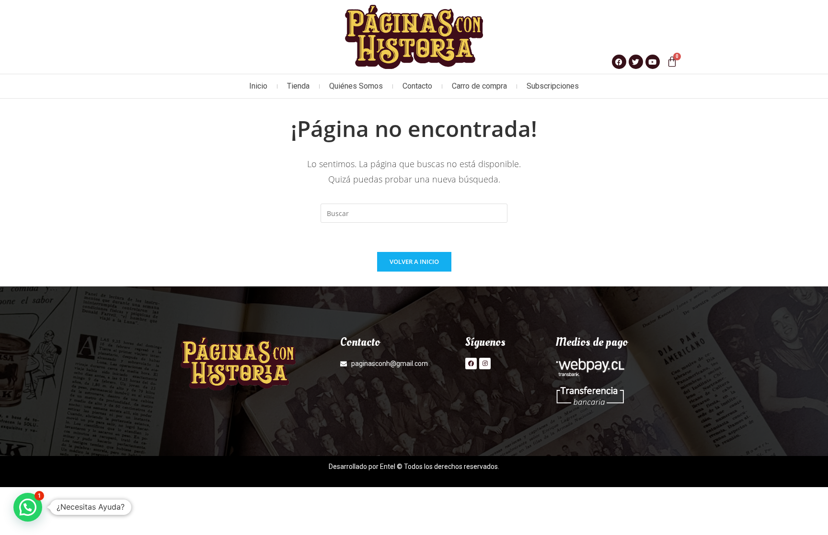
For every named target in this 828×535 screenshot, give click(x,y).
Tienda (298, 86)
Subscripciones (553, 86)
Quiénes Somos (356, 86)
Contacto (417, 86)
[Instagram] (485, 363)
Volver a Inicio (414, 261)
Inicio (258, 86)
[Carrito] (672, 61)
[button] (27, 507)
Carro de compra (479, 86)
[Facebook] (471, 363)
